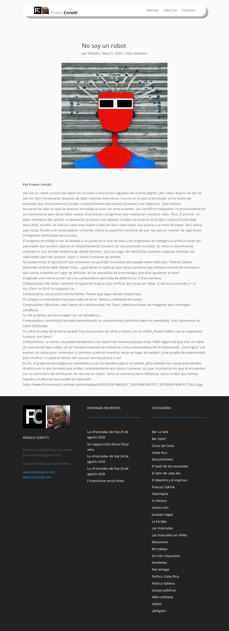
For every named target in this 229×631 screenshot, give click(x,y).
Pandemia (159, 562)
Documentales (162, 459)
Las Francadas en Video (169, 535)
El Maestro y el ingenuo (169, 480)
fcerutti (93, 53)
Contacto (188, 10)
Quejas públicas (164, 590)
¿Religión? (159, 611)
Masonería (160, 542)
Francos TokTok (163, 487)
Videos (157, 604)
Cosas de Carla (163, 446)
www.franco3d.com (37, 477)
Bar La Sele (160, 432)
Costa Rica (159, 452)
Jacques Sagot (162, 514)
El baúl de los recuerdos (170, 466)
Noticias (152, 10)
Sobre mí (170, 10)
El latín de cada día (166, 473)
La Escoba (159, 521)
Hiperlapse (160, 494)
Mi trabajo (159, 549)
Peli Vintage (160, 569)
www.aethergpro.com (39, 472)
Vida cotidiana (136, 53)
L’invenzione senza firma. (106, 481)
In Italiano (159, 500)
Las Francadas (162, 528)
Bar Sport (159, 439)
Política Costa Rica (165, 576)
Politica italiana (163, 583)
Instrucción (160, 507)
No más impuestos (166, 556)
